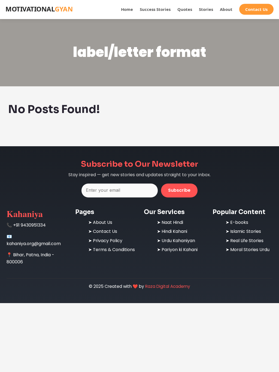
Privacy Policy (107, 240)
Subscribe (179, 190)
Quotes (184, 9)
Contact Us (256, 9)
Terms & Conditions (114, 249)
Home (127, 9)
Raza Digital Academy (167, 286)
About (226, 9)
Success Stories (155, 9)
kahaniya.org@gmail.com (34, 243)
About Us (102, 222)
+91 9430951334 (29, 225)
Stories (206, 9)
